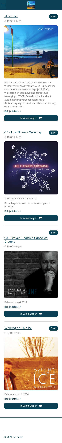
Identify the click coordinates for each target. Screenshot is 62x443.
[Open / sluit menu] (3, 5)
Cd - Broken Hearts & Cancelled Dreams (26, 239)
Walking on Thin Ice (18, 328)
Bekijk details (11, 111)
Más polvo (11, 16)
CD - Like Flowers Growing (22, 132)
